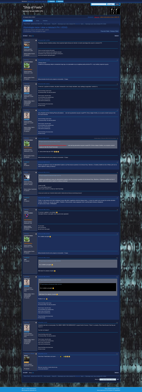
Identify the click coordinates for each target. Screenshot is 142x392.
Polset (26, 172)
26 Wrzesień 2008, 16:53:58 (44, 233)
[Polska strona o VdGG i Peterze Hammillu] (24, 76)
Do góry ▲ (118, 388)
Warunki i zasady (111, 388)
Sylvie (82, 24)
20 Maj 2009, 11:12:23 (42, 322)
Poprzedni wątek (105, 31)
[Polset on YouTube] (24, 187)
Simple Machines (32, 388)
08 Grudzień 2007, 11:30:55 (44, 40)
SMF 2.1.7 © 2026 (25, 388)
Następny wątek (114, 31)
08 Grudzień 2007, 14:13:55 (44, 59)
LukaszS (26, 40)
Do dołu (25, 35)
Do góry (25, 372)
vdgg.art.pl (96, 17)
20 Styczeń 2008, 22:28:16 (43, 110)
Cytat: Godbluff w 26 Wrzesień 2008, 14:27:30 (50, 175)
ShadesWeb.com (33, 390)
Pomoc (106, 388)
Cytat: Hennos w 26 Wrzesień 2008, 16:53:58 (50, 261)
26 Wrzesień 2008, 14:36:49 (44, 197)
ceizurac (26, 84)
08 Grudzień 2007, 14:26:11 (44, 83)
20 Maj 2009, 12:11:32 (42, 353)
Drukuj (117, 35)
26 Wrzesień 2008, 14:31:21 (44, 172)
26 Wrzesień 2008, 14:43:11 (43, 209)
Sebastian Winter (29, 353)
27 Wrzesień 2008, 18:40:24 (44, 276)
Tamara (26, 209)
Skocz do (97, 379)
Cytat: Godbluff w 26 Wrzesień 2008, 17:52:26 (50, 280)
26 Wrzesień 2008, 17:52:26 (44, 257)
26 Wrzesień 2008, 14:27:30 (44, 162)
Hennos (26, 60)
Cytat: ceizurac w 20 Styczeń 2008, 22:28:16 (50, 141)
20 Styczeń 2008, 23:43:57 (43, 138)
